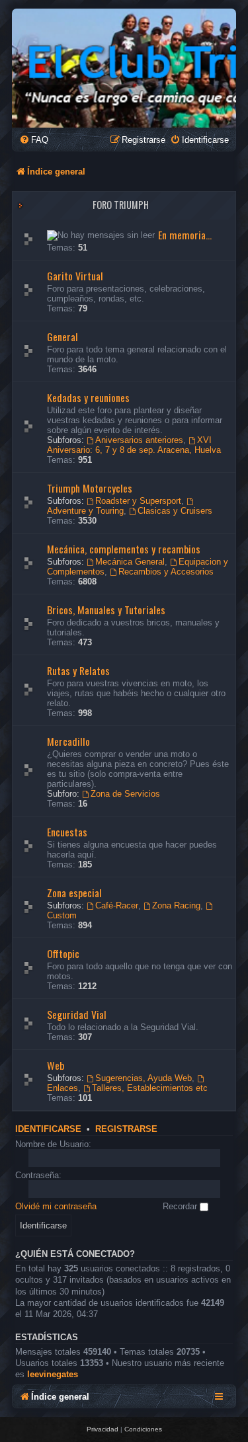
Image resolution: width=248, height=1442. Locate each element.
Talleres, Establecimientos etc (150, 1088)
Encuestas (67, 832)
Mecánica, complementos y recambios (123, 549)
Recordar (181, 1206)
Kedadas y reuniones (88, 397)
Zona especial (74, 893)
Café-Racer (116, 905)
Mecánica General (130, 562)
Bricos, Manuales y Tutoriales (106, 610)
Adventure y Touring (85, 511)
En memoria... (185, 235)
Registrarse (126, 1129)
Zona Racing (176, 905)
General (62, 336)
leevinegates (52, 1374)
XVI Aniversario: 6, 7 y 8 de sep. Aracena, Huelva (134, 445)
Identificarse (48, 1129)
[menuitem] (33, 139)
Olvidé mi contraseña (56, 1206)
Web (55, 1065)
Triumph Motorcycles (89, 488)
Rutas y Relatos (78, 670)
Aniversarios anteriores (139, 440)
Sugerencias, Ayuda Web (143, 1078)
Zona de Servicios (125, 794)
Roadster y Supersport (138, 501)
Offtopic (63, 953)
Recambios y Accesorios (166, 572)
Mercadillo (68, 741)
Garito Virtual (75, 276)
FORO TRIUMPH (121, 205)
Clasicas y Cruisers (175, 511)
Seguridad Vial (76, 1014)
